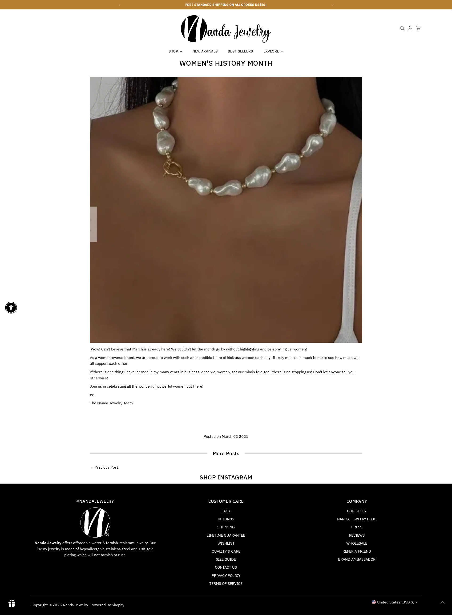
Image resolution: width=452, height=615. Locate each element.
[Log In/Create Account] (410, 28)
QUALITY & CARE (226, 551)
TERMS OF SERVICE (225, 583)
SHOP (174, 51)
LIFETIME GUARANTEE (226, 535)
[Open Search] (402, 28)
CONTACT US (226, 567)
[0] (418, 28)
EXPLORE (271, 51)
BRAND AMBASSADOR (356, 559)
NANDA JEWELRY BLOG (356, 519)
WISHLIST (226, 543)
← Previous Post (104, 467)
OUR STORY (357, 511)
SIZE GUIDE (226, 559)
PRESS (356, 527)
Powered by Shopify (107, 605)
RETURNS (226, 519)
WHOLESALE (356, 543)
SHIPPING (226, 527)
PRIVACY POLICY (226, 575)
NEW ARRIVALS (205, 51)
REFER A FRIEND (357, 551)
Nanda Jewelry (75, 605)
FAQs (226, 511)
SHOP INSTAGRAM (226, 477)
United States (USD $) (395, 602)
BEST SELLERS (240, 51)
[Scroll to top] (442, 602)
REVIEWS (357, 535)
